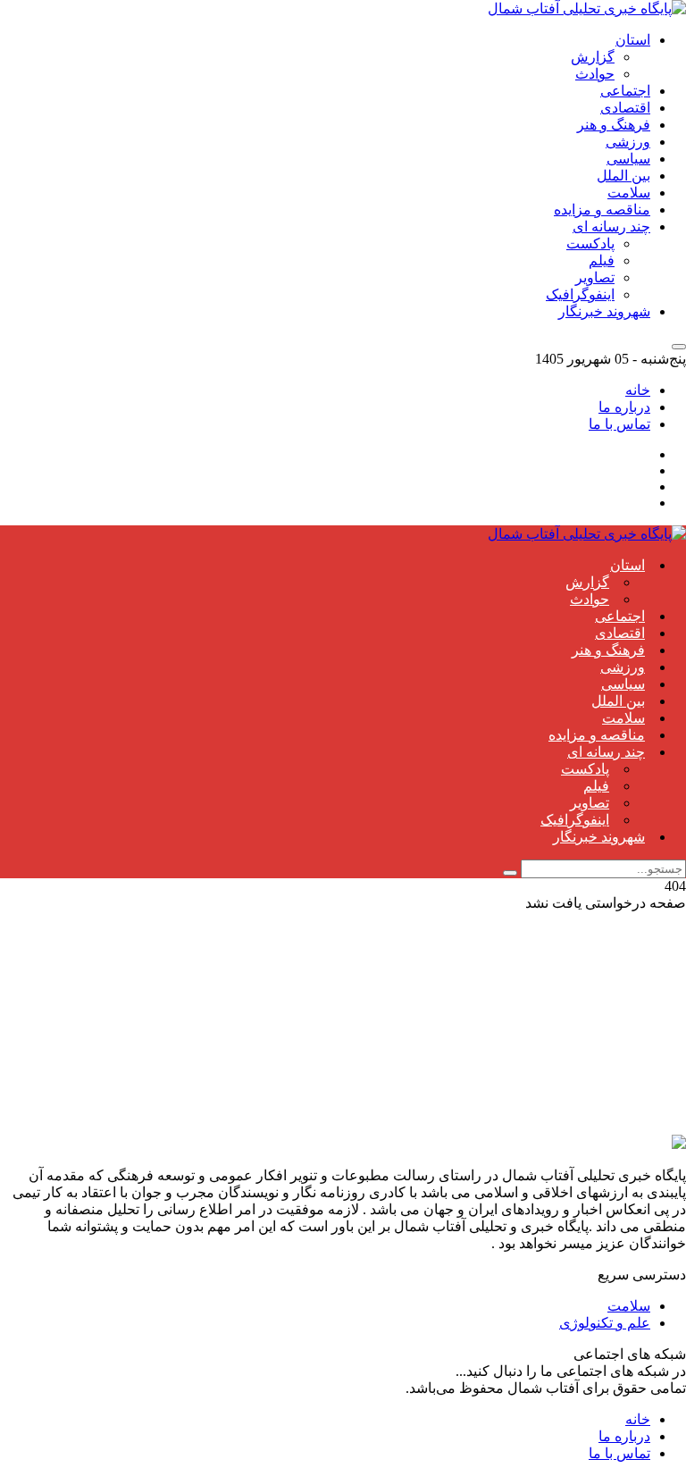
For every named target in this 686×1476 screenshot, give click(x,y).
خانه (637, 390)
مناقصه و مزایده (602, 209)
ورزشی (628, 141)
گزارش (593, 56)
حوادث (595, 73)
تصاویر (595, 277)
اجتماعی (625, 90)
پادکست (590, 243)
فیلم (602, 260)
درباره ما (624, 407)
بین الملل (623, 175)
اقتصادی (625, 107)
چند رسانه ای (611, 226)
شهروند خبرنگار (604, 311)
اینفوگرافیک (580, 294)
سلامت (628, 192)
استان (632, 39)
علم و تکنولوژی (604, 1322)
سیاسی (628, 158)
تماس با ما (619, 424)
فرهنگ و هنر (613, 124)
